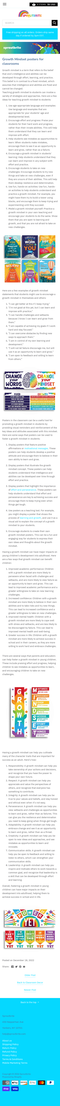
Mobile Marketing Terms (14, 1062)
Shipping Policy (10, 1044)
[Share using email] (24, 966)
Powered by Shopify (12, 1076)
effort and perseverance (23, 489)
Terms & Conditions (12, 1059)
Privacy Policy (9, 1055)
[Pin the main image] (20, 966)
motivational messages (36, 448)
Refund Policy (9, 1051)
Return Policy (9, 1047)
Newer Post (30, 989)
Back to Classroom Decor (30, 982)
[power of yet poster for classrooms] (30, 928)
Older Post (30, 975)
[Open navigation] (4, 4)
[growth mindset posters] (30, 391)
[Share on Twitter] (16, 966)
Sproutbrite (25, 1074)
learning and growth (30, 517)
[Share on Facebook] (12, 966)
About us (7, 1040)
